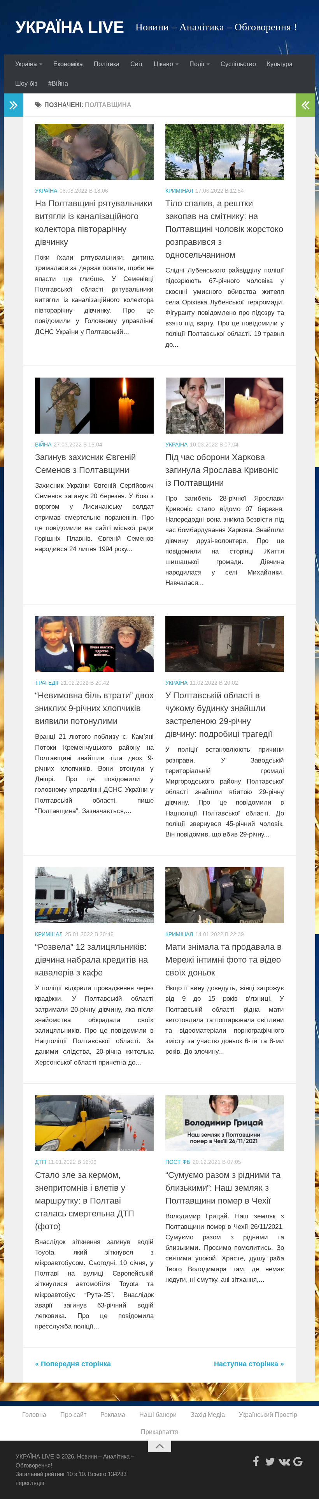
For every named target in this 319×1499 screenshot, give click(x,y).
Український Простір (268, 1414)
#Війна (58, 83)
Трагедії (46, 683)
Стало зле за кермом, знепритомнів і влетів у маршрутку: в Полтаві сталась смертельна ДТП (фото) (84, 1200)
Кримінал (179, 191)
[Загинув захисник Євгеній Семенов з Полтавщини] (94, 406)
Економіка (68, 64)
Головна (34, 1414)
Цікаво (163, 64)
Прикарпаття (159, 1432)
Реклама (112, 1414)
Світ (136, 64)
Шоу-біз (26, 83)
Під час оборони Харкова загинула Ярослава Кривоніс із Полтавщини (222, 470)
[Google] (298, 1461)
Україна (26, 64)
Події (196, 64)
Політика (106, 64)
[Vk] (284, 1461)
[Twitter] (270, 1461)
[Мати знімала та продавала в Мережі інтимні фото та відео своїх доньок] (224, 895)
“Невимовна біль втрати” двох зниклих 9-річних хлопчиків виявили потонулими (94, 708)
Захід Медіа (208, 1414)
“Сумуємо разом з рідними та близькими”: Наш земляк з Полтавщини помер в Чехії (222, 1188)
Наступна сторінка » (249, 1364)
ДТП (40, 1162)
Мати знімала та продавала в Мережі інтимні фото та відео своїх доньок (223, 959)
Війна (43, 444)
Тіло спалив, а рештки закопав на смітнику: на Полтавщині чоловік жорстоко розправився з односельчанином (224, 229)
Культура (280, 64)
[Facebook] (256, 1461)
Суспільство (238, 64)
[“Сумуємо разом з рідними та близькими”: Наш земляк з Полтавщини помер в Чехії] (224, 1123)
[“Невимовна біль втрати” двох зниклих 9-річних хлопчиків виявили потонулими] (94, 644)
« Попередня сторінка (73, 1364)
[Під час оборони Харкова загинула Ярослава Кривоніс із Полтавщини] (224, 406)
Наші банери (158, 1414)
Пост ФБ (177, 1162)
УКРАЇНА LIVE (70, 27)
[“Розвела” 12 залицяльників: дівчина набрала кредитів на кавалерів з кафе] (94, 895)
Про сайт (73, 1414)
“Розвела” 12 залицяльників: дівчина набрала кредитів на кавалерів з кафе (91, 959)
